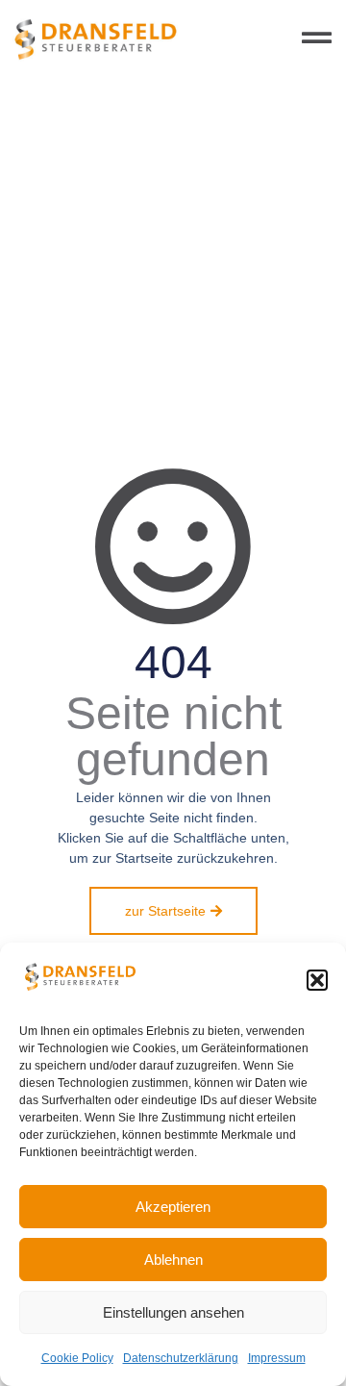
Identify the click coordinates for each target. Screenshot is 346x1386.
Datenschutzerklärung (180, 1358)
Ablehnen (173, 1259)
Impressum (277, 1358)
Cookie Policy (77, 1358)
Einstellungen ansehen (173, 1312)
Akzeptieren (173, 1206)
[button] (317, 980)
